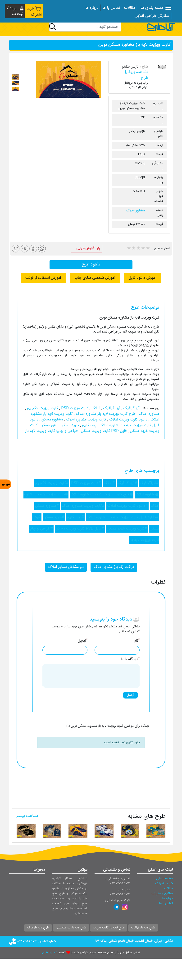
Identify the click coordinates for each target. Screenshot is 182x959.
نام (137, 641)
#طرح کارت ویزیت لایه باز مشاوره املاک (101, 494)
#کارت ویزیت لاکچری (51, 483)
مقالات (129, 8)
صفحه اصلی (164, 878)
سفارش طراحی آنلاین (151, 16)
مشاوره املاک (148, 414)
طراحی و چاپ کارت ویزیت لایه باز (51, 431)
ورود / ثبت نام (15, 11)
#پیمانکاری (75, 517)
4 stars (143, 248)
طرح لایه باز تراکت (143, 928)
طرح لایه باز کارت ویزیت (108, 928)
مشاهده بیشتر (27, 816)
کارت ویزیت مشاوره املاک (85, 419)
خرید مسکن (69, 425)
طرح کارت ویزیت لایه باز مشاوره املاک (105, 414)
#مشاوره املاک (147, 494)
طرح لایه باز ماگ (38, 928)
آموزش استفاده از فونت (43, 278)
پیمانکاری (88, 425)
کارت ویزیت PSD (74, 408)
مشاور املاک (135, 210)
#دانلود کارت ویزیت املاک (127, 506)
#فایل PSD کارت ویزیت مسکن (79, 528)
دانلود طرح (91, 264)
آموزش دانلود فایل (143, 278)
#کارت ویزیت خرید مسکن (127, 528)
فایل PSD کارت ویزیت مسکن (103, 431)
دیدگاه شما (130, 659)
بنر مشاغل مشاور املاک (66, 567)
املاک (95, 408)
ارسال (130, 695)
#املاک (109, 483)
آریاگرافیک (131, 408)
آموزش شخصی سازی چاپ (94, 278)
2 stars (133, 248)
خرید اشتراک (34, 11)
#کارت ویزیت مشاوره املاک (83, 506)
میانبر (6, 484)
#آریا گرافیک (127, 483)
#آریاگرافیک (149, 483)
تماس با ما (111, 8)
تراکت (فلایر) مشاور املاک (114, 567)
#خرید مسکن (53, 517)
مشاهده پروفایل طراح (135, 75)
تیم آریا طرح (49, 952)
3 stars (138, 248)
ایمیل (82, 641)
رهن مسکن (48, 425)
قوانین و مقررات (162, 893)
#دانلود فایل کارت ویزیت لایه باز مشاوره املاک (122, 517)
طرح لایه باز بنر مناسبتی (71, 928)
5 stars (147, 248)
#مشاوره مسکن (47, 506)
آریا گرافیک (111, 408)
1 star (128, 248)
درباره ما (92, 8)
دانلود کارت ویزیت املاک (127, 419)
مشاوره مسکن (51, 419)
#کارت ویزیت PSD (86, 483)
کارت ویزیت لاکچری (42, 408)
